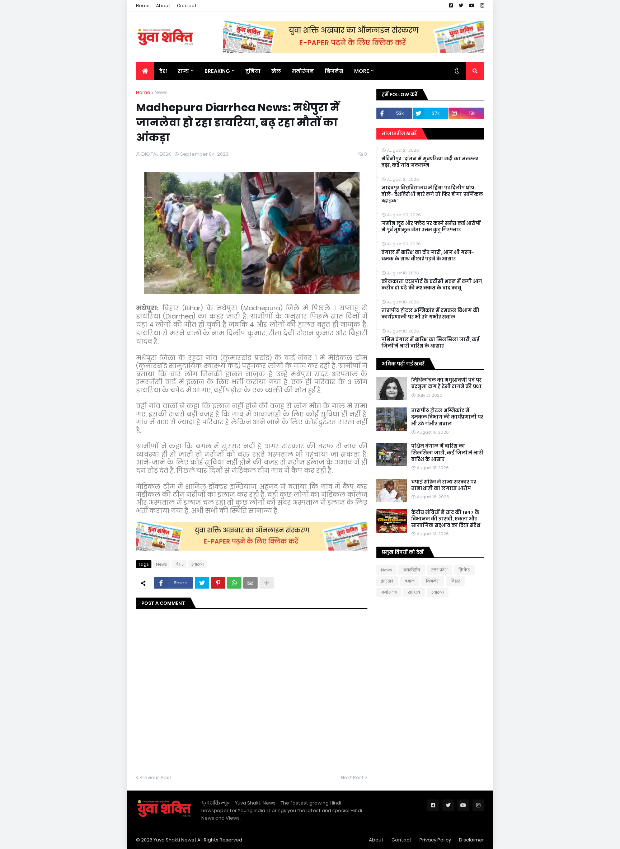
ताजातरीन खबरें (399, 133)
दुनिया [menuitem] (252, 71)
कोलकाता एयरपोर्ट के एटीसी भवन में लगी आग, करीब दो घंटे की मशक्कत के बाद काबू (432, 284)
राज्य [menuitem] (183, 71)
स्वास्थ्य (197, 564)
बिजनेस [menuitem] (334, 71)
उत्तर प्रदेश (439, 570)
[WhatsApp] (234, 583)
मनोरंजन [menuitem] (303, 71)
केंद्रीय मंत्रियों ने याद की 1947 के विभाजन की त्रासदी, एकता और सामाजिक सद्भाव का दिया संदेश (445, 519)
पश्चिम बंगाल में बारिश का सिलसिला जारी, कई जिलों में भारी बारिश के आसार (430, 342)
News (161, 92)
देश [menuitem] (163, 71)
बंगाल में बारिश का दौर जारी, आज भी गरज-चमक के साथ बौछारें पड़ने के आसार (427, 255)
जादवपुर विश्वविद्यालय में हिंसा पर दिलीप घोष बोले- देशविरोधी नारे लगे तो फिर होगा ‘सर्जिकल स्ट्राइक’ (432, 194)
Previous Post (156, 777)
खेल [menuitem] (276, 71)
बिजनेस (433, 581)
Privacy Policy (435, 839)
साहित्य (414, 592)
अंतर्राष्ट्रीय (411, 570)
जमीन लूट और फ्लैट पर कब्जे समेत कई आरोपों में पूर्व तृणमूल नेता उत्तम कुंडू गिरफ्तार (430, 226)
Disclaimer (471, 839)
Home (143, 6)
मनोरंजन (389, 592)
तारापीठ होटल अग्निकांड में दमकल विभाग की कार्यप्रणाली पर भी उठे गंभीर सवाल (430, 313)
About (163, 6)
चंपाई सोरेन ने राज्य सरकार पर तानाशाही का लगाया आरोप (443, 485)
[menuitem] (145, 71)
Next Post (352, 777)
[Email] (250, 583)
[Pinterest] (218, 583)
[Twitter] (202, 583)
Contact (187, 6)
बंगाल (409, 581)
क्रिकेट (464, 570)
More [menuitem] (361, 71)
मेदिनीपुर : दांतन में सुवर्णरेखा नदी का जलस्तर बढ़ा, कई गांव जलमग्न (429, 162)
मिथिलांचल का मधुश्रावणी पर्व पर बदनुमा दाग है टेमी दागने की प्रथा (446, 383)
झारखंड (387, 581)
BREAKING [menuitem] (217, 71)
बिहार (179, 564)
